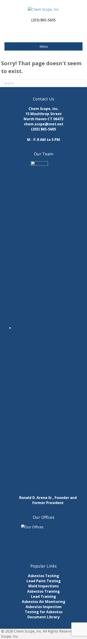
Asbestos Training (43, 591)
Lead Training (43, 596)
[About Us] (43, 539)
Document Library (43, 617)
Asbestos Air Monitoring (43, 601)
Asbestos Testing (43, 575)
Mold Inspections (43, 586)
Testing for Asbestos (43, 611)
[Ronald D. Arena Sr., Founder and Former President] (48, 327)
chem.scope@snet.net (43, 124)
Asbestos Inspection (44, 606)
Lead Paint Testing (44, 580)
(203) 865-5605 (43, 129)
